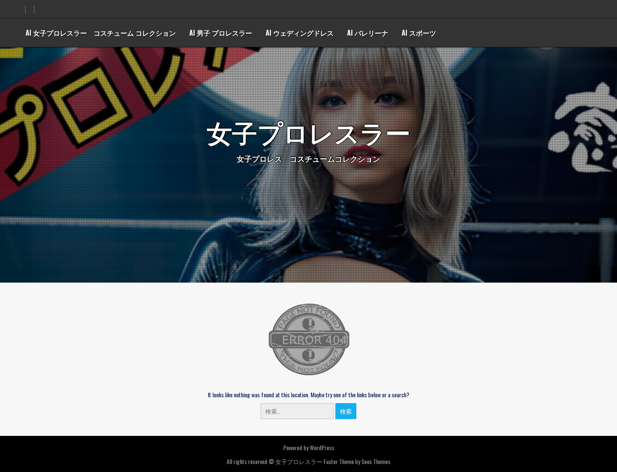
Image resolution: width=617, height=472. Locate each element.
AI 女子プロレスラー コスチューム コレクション (101, 33)
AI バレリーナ (367, 33)
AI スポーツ (419, 33)
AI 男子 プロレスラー (220, 33)
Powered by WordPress (308, 447)
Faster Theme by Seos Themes (357, 461)
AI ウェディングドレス (300, 33)
